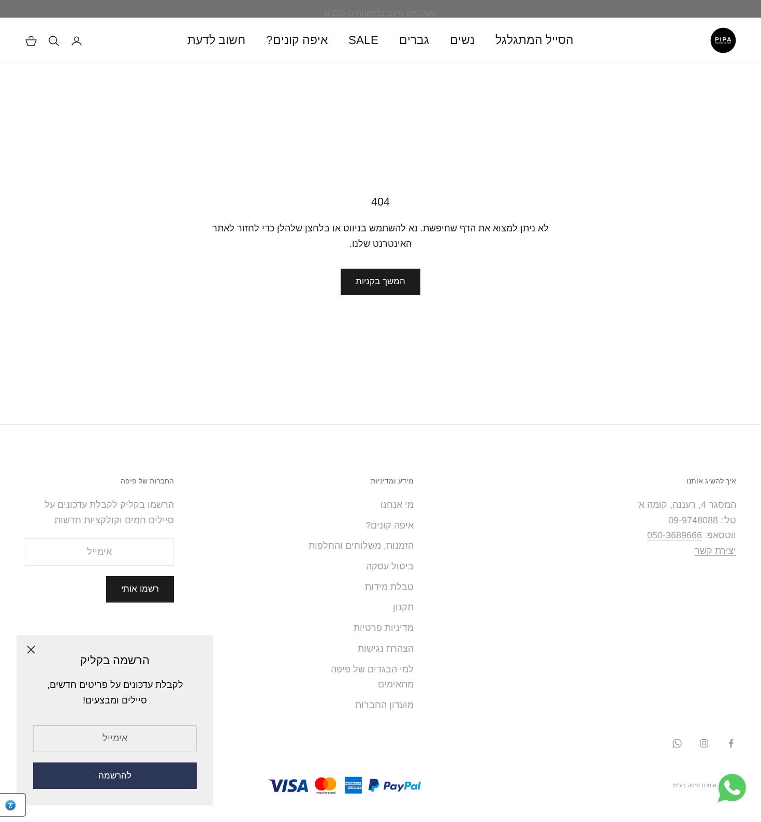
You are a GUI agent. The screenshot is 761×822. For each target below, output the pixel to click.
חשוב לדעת (216, 40)
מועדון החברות (384, 705)
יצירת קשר (715, 551)
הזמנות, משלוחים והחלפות (361, 545)
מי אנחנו (397, 505)
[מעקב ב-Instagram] (704, 743)
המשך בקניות (380, 281)
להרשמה (114, 776)
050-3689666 (674, 535)
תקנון (403, 607)
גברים (414, 40)
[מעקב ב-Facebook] (731, 743)
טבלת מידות (389, 587)
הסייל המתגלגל (534, 40)
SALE (363, 40)
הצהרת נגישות (386, 648)
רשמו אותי (140, 589)
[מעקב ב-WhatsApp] (677, 743)
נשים (462, 40)
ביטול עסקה (390, 566)
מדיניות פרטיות (384, 628)
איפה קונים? (297, 40)
